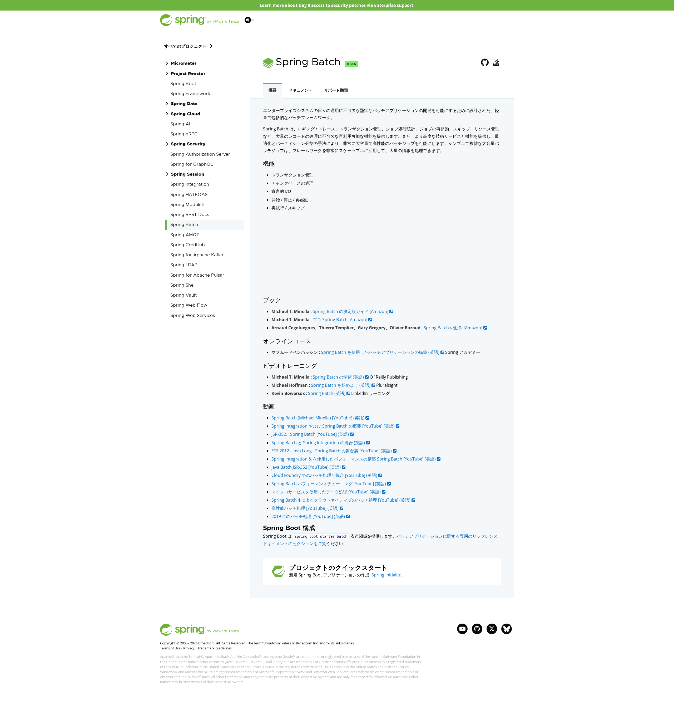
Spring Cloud (185, 114)
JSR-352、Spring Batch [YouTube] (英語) (310, 434)
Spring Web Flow (188, 305)
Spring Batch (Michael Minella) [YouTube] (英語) (318, 418)
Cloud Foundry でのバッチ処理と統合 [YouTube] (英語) (324, 475)
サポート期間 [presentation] (336, 90)
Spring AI (180, 124)
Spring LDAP (183, 265)
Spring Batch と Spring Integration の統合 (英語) (318, 442)
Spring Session (187, 174)
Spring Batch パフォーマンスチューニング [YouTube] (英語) (329, 484)
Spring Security (188, 144)
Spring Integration (189, 184)
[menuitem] (247, 20)
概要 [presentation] (272, 90)
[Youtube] (462, 629)
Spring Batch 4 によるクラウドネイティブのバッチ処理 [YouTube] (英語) (341, 500)
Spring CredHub (187, 245)
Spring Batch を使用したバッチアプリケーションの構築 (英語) (380, 352)
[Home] (199, 20)
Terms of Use (170, 648)
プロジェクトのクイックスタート (338, 567)
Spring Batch (184, 224)
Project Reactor (188, 73)
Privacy (189, 648)
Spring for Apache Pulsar (197, 275)
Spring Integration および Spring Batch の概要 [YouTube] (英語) (333, 426)
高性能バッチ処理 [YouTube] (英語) (305, 508)
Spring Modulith (187, 204)
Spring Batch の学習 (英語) (339, 377)
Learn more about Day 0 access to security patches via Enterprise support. (337, 5)
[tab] (272, 91)
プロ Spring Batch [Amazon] (340, 319)
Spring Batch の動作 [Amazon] (453, 328)
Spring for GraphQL (191, 164)
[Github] (484, 62)
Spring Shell (183, 285)
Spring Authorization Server (200, 154)
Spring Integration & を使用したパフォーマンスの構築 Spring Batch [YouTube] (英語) (354, 459)
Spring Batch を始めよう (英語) (341, 385)
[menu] (249, 20)
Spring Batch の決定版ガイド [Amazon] (351, 311)
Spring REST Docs (189, 214)
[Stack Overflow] (495, 62)
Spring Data (184, 103)
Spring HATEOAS (188, 194)
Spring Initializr (386, 575)
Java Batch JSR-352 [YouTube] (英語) (306, 467)
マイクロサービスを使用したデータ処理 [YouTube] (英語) (326, 492)
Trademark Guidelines (214, 648)
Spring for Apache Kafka (196, 255)
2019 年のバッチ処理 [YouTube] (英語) (308, 516)
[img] (211, 46)
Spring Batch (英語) (327, 393)
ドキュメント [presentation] (300, 90)
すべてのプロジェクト (185, 46)
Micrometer (183, 63)
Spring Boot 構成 (289, 528)
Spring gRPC (183, 134)
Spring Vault (183, 295)
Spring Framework (190, 93)
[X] (492, 629)
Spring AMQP (185, 235)
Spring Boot (183, 83)
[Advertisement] (382, 254)
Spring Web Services (192, 315)
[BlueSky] (506, 629)
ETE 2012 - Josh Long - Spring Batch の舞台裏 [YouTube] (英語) (332, 451)
